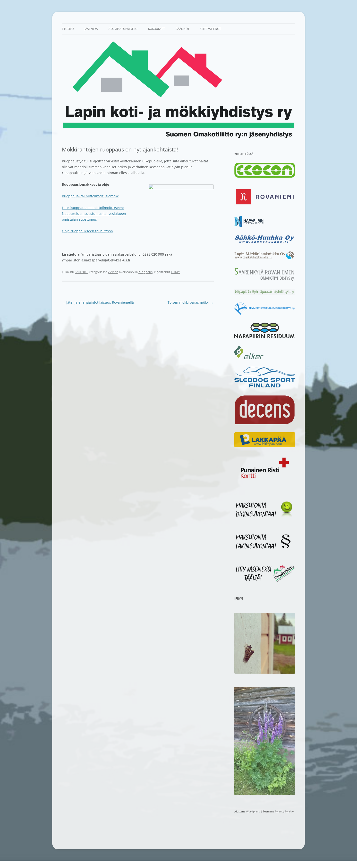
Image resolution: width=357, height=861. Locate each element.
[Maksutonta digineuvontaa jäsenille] (264, 517)
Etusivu (68, 29)
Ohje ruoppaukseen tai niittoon (87, 231)
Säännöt (182, 29)
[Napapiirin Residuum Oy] (264, 337)
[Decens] (264, 423)
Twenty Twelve (284, 811)
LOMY (175, 272)
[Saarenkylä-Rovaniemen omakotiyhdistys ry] (264, 280)
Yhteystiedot (210, 29)
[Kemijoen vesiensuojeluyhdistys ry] (264, 314)
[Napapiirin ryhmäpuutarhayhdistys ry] (264, 293)
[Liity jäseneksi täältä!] (264, 581)
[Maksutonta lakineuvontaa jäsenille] (264, 549)
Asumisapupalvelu (123, 29)
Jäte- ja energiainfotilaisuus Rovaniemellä (98, 302)
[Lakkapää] (264, 446)
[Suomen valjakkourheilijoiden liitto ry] (264, 386)
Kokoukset (156, 29)
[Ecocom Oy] (264, 176)
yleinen (113, 272)
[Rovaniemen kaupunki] (264, 207)
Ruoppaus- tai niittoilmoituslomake (90, 196)
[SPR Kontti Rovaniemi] (264, 479)
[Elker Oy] (249, 358)
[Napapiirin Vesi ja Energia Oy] (249, 226)
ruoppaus (145, 272)
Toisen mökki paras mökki (191, 302)
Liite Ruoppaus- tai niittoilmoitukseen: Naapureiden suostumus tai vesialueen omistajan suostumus (94, 213)
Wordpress (253, 811)
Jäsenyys (91, 29)
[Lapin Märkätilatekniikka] (264, 258)
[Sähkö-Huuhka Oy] (264, 242)
